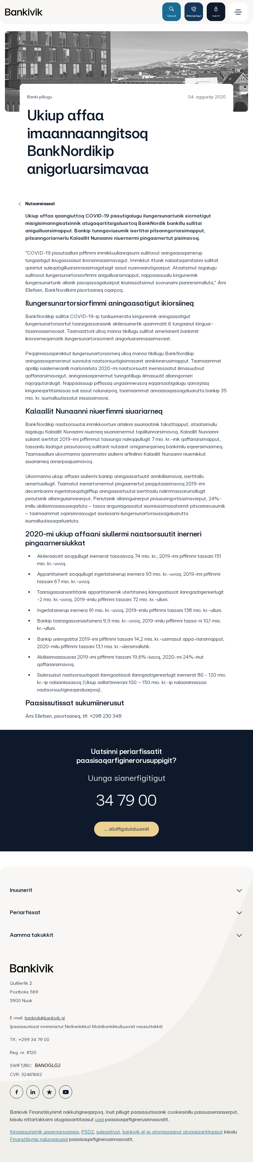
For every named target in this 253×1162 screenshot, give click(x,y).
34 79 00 (126, 800)
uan (99, 1119)
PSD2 (87, 1132)
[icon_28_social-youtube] (65, 1092)
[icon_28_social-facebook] (16, 1092)
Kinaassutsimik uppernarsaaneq (44, 1132)
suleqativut (108, 1132)
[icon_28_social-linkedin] (32, 1092)
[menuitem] (81, 12)
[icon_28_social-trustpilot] (49, 1092)
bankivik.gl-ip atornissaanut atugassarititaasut (172, 1132)
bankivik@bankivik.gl (45, 1017)
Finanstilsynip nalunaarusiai (39, 1139)
